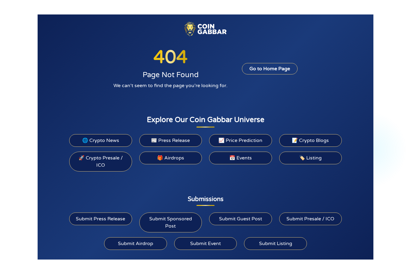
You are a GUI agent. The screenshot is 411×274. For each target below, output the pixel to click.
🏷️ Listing (310, 158)
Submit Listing (275, 244)
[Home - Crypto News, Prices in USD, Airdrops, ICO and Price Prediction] (205, 29)
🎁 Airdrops (170, 158)
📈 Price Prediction (240, 140)
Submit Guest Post (240, 219)
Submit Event (205, 244)
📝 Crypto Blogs (310, 140)
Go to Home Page (269, 69)
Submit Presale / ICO (310, 219)
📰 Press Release (170, 140)
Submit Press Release (100, 219)
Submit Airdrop (135, 244)
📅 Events (240, 158)
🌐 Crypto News (100, 140)
